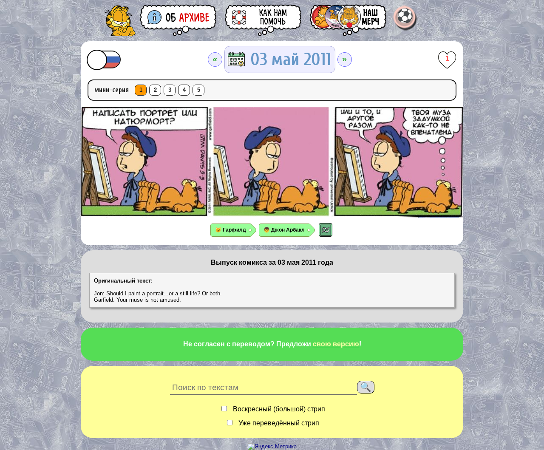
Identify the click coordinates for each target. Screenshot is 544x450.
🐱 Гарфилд (230, 230)
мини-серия (111, 90)
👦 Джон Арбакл (284, 230)
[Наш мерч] (348, 20)
